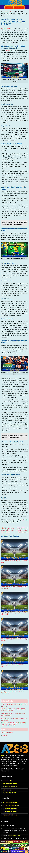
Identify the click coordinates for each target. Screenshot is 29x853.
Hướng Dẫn (9, 12)
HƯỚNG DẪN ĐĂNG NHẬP (11, 805)
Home (2, 12)
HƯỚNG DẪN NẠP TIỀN (10, 809)
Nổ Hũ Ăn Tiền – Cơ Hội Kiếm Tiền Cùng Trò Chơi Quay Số (22, 530)
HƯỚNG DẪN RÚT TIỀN (10, 812)
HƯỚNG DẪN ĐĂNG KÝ (10, 802)
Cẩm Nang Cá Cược (7, 732)
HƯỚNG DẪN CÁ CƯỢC (10, 815)
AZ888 (8, 50)
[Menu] (2, 3)
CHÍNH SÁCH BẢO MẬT (10, 787)
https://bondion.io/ (14, 835)
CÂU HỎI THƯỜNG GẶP (10, 792)
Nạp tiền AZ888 (5, 29)
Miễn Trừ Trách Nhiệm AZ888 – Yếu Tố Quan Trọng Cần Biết (7, 530)
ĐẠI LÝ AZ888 (7, 790)
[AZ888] (14, 2)
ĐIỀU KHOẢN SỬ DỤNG (10, 784)
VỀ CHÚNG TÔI (7, 780)
